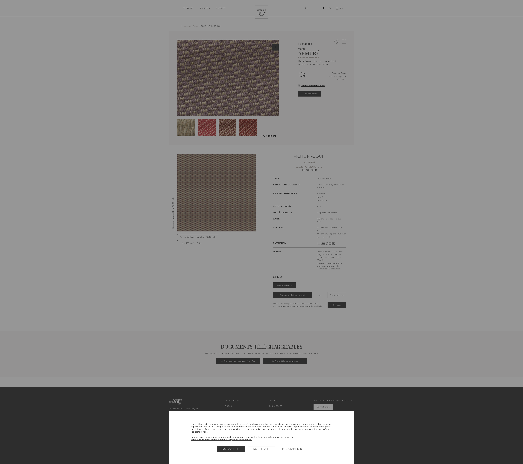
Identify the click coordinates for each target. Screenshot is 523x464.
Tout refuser (261, 449)
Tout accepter (231, 449)
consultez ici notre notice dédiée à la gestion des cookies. (221, 439)
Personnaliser (292, 449)
